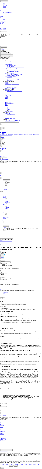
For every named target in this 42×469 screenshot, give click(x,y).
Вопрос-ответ (5, 5)
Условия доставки (3, 438)
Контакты (4, 6)
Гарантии (4, 294)
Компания (2, 425)
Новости (4, 19)
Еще (8, 72)
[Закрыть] (1, 178)
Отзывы (4, 4)
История (4, 3)
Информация (2, 431)
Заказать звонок (3, 31)
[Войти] (0, 174)
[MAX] (1, 257)
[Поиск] (1, 173)
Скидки (1, 424)
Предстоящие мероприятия (7, 12)
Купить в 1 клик (3, 263)
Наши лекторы (5, 14)
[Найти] (4, 128)
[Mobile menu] (1, 150)
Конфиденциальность (3, 451)
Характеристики (5, 292)
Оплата (4, 293)
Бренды (1, 422)
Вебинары (4, 13)
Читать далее (23, 459)
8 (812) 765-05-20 (3, 28)
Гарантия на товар (3, 439)
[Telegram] (3, 257)
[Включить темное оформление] (1, 48)
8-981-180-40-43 (3, 415)
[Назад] (6, 181)
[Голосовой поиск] (1, 128)
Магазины (2, 434)
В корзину (2, 277)
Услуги (1, 423)
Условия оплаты (3, 437)
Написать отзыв (3, 406)
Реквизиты (2, 433)
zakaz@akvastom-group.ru (4, 159)
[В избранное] (2, 255)
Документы (4, 7)
